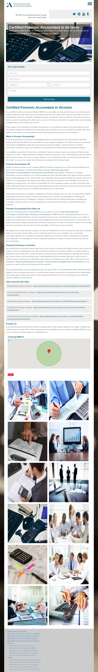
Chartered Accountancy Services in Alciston (23, 634)
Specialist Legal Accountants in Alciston (24, 653)
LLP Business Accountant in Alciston (22, 667)
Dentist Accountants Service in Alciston (23, 665)
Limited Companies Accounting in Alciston (25, 660)
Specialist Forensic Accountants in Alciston (23, 636)
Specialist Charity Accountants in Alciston (24, 669)
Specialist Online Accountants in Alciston (22, 638)
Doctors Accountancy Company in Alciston (25, 662)
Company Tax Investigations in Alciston (23, 650)
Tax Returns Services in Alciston (21, 646)
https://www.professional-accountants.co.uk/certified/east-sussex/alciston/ (59, 301)
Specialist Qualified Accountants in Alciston (23, 641)
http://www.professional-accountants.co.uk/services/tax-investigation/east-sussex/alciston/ (49, 262)
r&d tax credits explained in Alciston (22, 655)
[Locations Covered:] (7, 3)
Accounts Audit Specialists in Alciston (23, 648)
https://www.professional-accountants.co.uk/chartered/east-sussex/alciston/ (61, 286)
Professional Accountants (16, 631)
